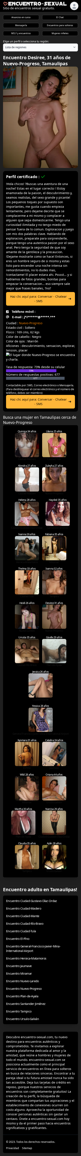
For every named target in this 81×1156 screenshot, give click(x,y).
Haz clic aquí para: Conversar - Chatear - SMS (38, 298)
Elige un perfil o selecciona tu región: (26, 41)
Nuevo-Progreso (30, 323)
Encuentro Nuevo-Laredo (22, 981)
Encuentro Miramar (19, 973)
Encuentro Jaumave (19, 966)
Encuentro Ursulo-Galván (22, 1019)
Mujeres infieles (60, 33)
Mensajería (21, 25)
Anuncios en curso (20, 17)
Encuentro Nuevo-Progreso (23, 989)
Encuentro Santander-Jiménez (25, 1004)
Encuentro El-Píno (17, 939)
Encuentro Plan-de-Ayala (22, 996)
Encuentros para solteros (60, 25)
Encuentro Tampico (18, 1011)
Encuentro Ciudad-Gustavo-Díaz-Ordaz (31, 901)
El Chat (60, 17)
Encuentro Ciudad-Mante (22, 916)
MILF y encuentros (21, 33)
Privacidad (12, 1148)
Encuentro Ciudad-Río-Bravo (24, 923)
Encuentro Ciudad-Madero (23, 908)
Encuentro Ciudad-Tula (21, 931)
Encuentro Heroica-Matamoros (26, 958)
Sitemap (27, 1148)
